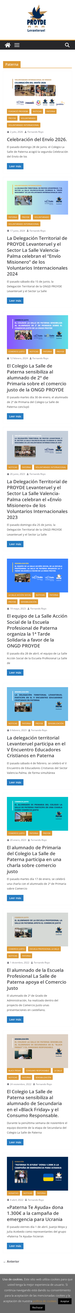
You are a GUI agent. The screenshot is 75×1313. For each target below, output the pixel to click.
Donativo (13, 1193)
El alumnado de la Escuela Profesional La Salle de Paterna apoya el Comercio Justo (36, 979)
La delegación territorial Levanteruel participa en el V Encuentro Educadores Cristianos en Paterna (36, 746)
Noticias (37, 111)
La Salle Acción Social (19, 595)
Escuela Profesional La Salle (44, 949)
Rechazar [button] (37, 1307)
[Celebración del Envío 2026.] (37, 92)
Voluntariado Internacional (23, 125)
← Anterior (11, 1261)
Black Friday (14, 1070)
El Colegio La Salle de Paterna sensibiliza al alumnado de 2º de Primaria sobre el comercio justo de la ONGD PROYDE (36, 378)
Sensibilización (29, 601)
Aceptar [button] (64, 1301)
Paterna (51, 111)
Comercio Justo (16, 351)
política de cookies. (45, 1301)
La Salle (58, 1070)
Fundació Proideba (18, 111)
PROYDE (12, 118)
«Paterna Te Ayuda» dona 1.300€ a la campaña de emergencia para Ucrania (35, 1213)
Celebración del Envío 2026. (37, 139)
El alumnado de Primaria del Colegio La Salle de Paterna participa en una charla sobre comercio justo (34, 859)
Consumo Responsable (37, 1070)
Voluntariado (28, 118)
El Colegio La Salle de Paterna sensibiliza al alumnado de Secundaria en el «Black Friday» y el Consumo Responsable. (34, 1103)
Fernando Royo (35, 131)
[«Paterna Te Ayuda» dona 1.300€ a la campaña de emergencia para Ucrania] (37, 1174)
